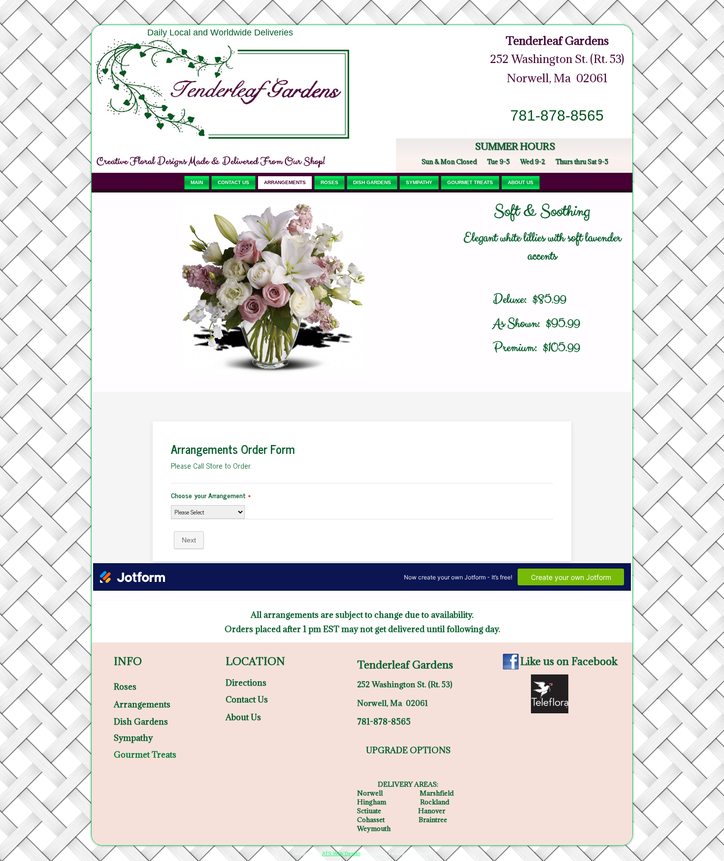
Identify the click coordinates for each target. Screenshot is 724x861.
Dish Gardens (372, 182)
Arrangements (285, 182)
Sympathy (419, 182)
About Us (520, 182)
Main (197, 182)
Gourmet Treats (470, 182)
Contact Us (233, 182)
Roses (329, 182)
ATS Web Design (341, 853)
